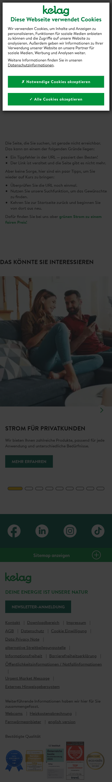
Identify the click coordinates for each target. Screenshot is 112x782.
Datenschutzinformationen (31, 65)
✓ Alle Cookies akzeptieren (56, 99)
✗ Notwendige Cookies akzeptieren (56, 81)
